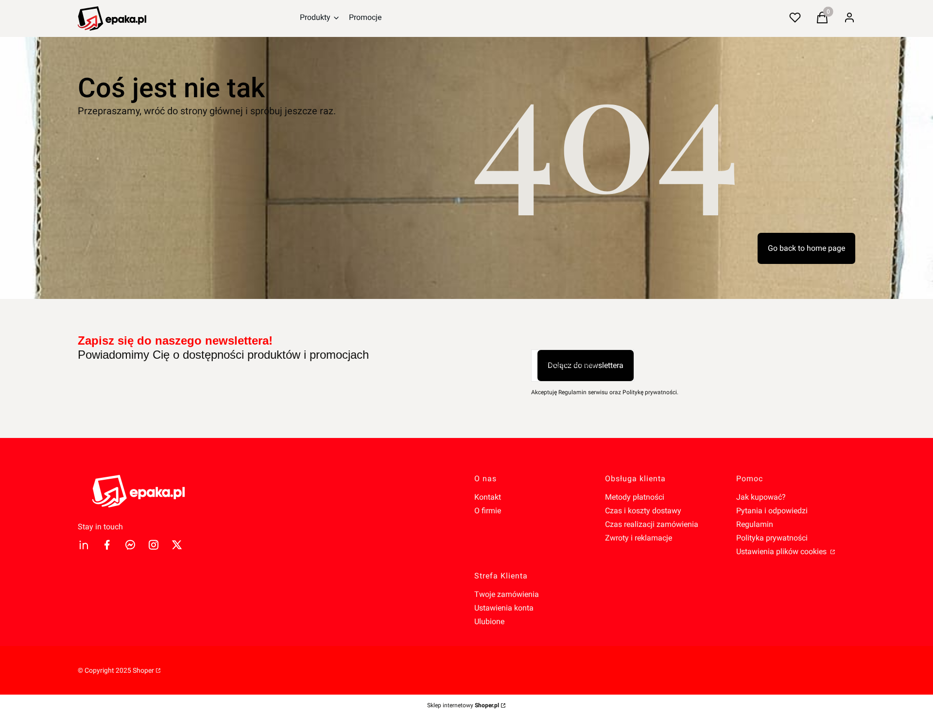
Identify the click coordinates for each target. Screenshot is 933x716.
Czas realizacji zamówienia (651, 524)
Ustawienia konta (504, 607)
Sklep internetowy (463, 705)
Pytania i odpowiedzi (772, 510)
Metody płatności (634, 497)
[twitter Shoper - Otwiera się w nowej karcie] (177, 545)
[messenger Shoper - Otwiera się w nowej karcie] (130, 545)
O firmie (487, 510)
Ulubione (489, 621)
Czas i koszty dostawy (643, 510)
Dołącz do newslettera (585, 365)
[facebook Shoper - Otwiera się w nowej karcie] (107, 545)
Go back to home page (806, 248)
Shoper (143, 670)
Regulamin (754, 524)
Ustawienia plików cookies (782, 551)
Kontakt (487, 497)
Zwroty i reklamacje (638, 537)
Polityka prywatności (772, 537)
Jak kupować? (761, 497)
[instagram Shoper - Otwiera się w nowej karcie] (153, 545)
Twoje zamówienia (506, 594)
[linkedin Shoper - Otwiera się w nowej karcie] (83, 545)
